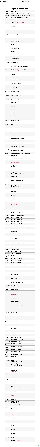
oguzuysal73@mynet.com (14, 395)
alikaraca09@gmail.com (14, 298)
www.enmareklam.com (14, 297)
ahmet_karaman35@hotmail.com (20, 158)
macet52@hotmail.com (16, 335)
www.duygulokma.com (14, 371)
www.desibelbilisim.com (14, 294)
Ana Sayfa (20, 4)
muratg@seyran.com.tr (17, 404)
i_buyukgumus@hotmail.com (15, 162)
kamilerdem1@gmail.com (14, 204)
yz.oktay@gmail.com (18, 440)
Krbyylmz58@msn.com (14, 414)
